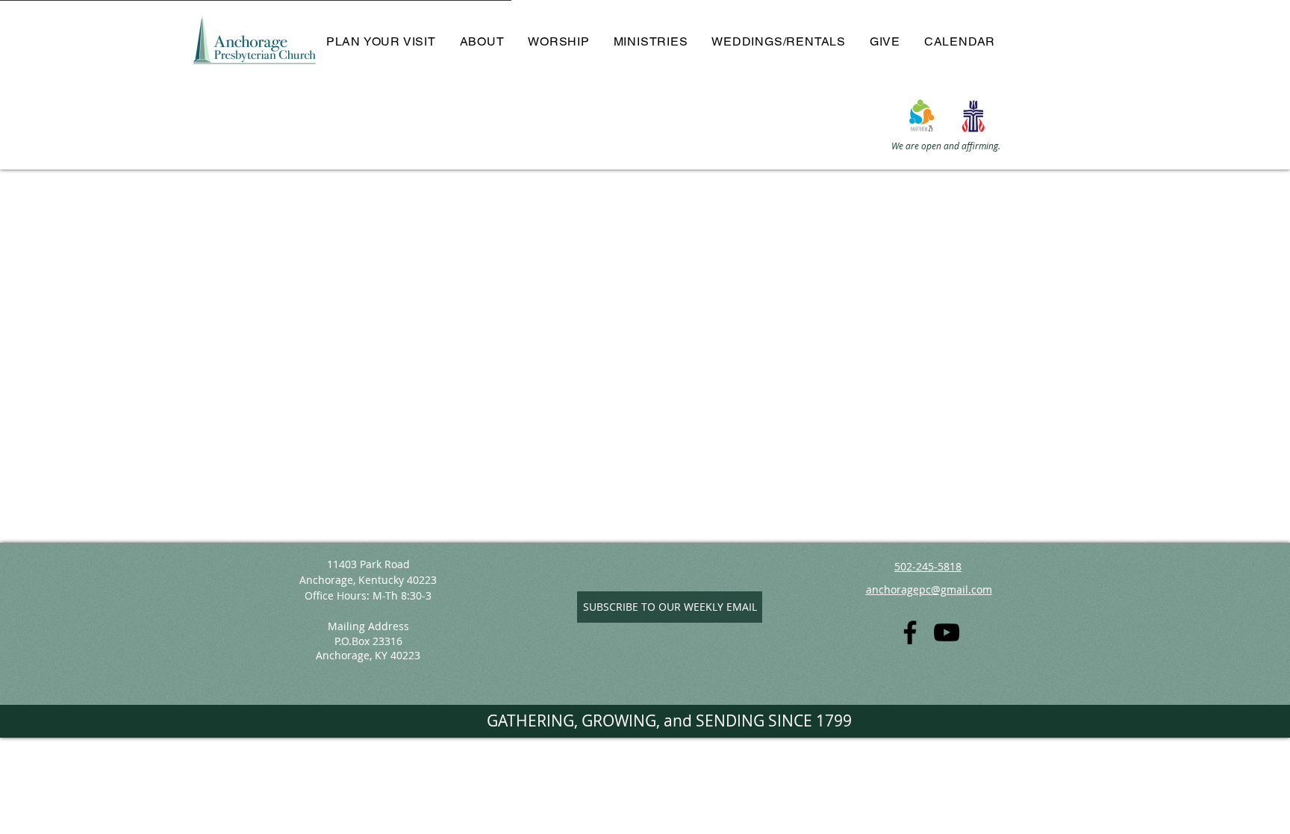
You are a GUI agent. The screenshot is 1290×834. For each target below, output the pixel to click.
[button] (482, 41)
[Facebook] (910, 632)
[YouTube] (946, 632)
